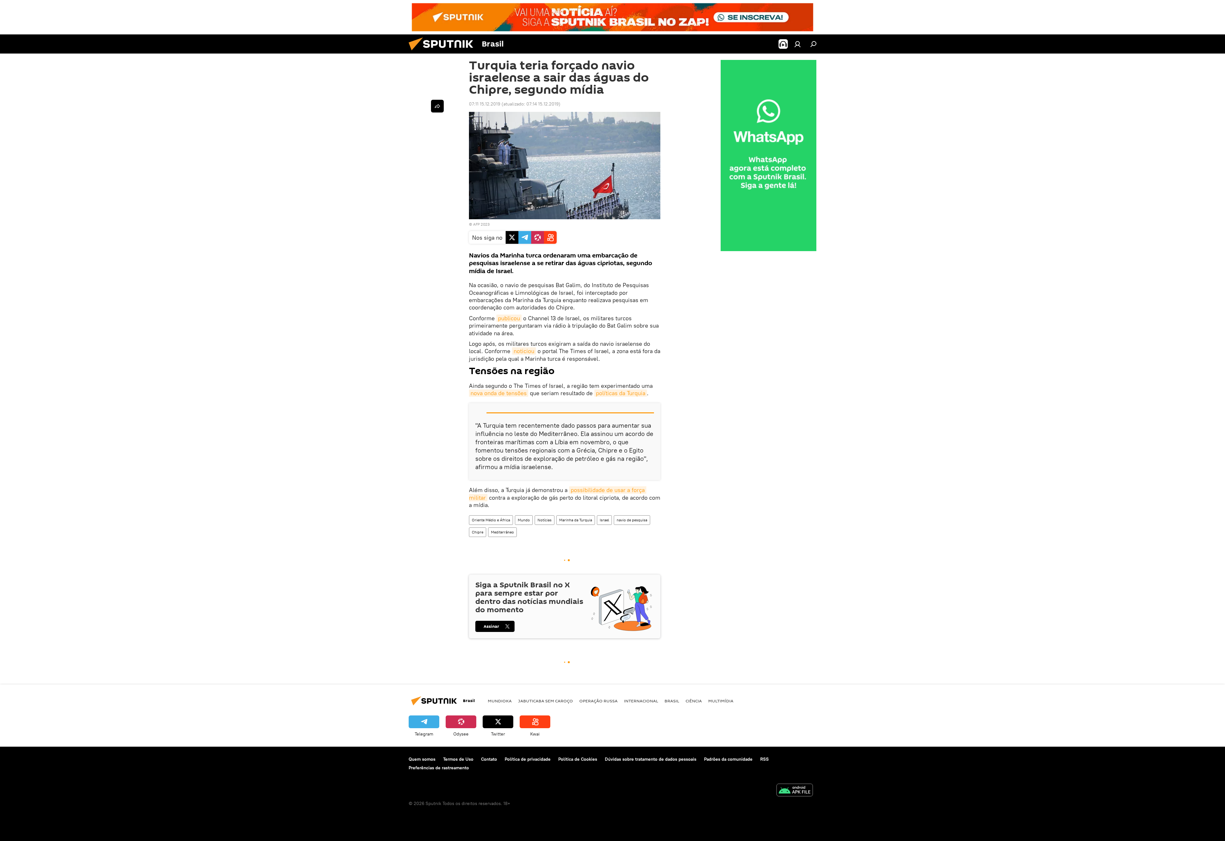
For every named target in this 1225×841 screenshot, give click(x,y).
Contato (489, 759)
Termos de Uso (458, 759)
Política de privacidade (528, 759)
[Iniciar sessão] (797, 44)
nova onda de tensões (499, 393)
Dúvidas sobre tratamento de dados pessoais (650, 759)
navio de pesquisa (632, 520)
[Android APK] (794, 791)
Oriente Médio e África (491, 520)
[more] (437, 106)
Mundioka (500, 701)
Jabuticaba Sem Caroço (545, 701)
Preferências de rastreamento (439, 768)
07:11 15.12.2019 (484, 104)
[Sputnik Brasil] (443, 52)
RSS (764, 759)
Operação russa (598, 701)
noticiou (524, 351)
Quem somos (422, 759)
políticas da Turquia (620, 393)
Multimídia (720, 701)
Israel (604, 520)
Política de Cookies (577, 759)
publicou (509, 318)
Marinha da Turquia (575, 520)
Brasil (671, 701)
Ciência (694, 701)
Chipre (477, 532)
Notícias (545, 520)
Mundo (524, 520)
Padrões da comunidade (728, 759)
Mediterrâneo (502, 532)
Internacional (641, 701)
